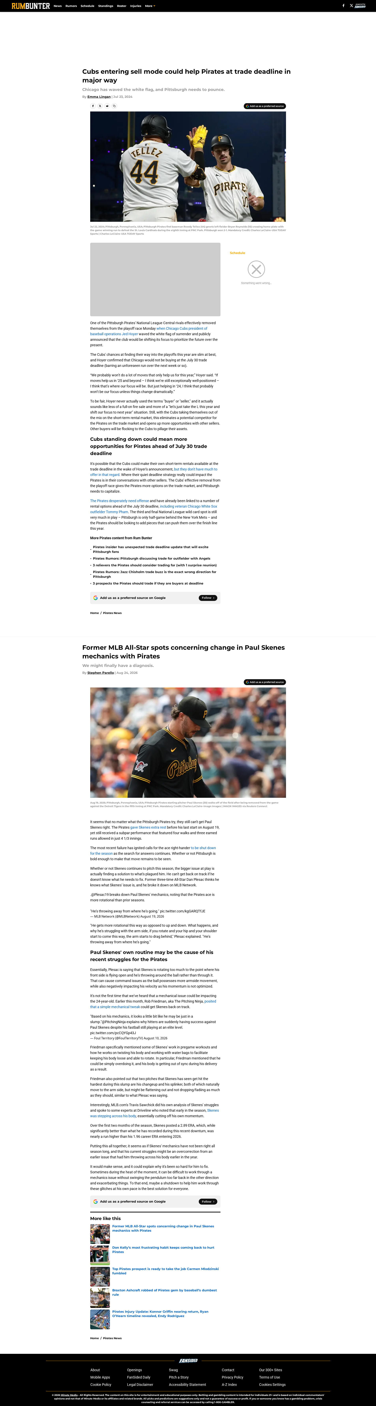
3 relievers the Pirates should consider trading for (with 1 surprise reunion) (155, 565)
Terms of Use (269, 1377)
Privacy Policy (232, 1377)
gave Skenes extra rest (148, 827)
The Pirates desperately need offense (119, 501)
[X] (351, 5)
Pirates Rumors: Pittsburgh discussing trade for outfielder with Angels (151, 558)
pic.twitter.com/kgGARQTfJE (182, 911)
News (58, 6)
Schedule (87, 6)
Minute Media (69, 1395)
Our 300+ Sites (270, 1370)
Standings (105, 6)
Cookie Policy (100, 1384)
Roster (121, 6)
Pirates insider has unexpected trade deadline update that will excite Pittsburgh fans (150, 549)
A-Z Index (229, 1384)
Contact (228, 1370)
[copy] (114, 106)
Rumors (71, 6)
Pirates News (112, 613)
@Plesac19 (100, 894)
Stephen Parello (100, 673)
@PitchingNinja (114, 1022)
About (95, 1370)
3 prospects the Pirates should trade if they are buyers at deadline (148, 583)
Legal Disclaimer (140, 1384)
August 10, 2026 (155, 1038)
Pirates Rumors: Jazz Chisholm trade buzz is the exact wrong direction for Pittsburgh (154, 574)
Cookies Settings (272, 1384)
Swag (173, 1370)
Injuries (135, 6)
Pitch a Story (179, 1377)
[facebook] (343, 5)
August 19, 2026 (152, 916)
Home (94, 613)
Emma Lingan (99, 97)
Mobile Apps (100, 1377)
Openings (134, 1370)
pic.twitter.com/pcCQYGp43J (113, 1033)
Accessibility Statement (187, 1384)
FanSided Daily (138, 1377)
